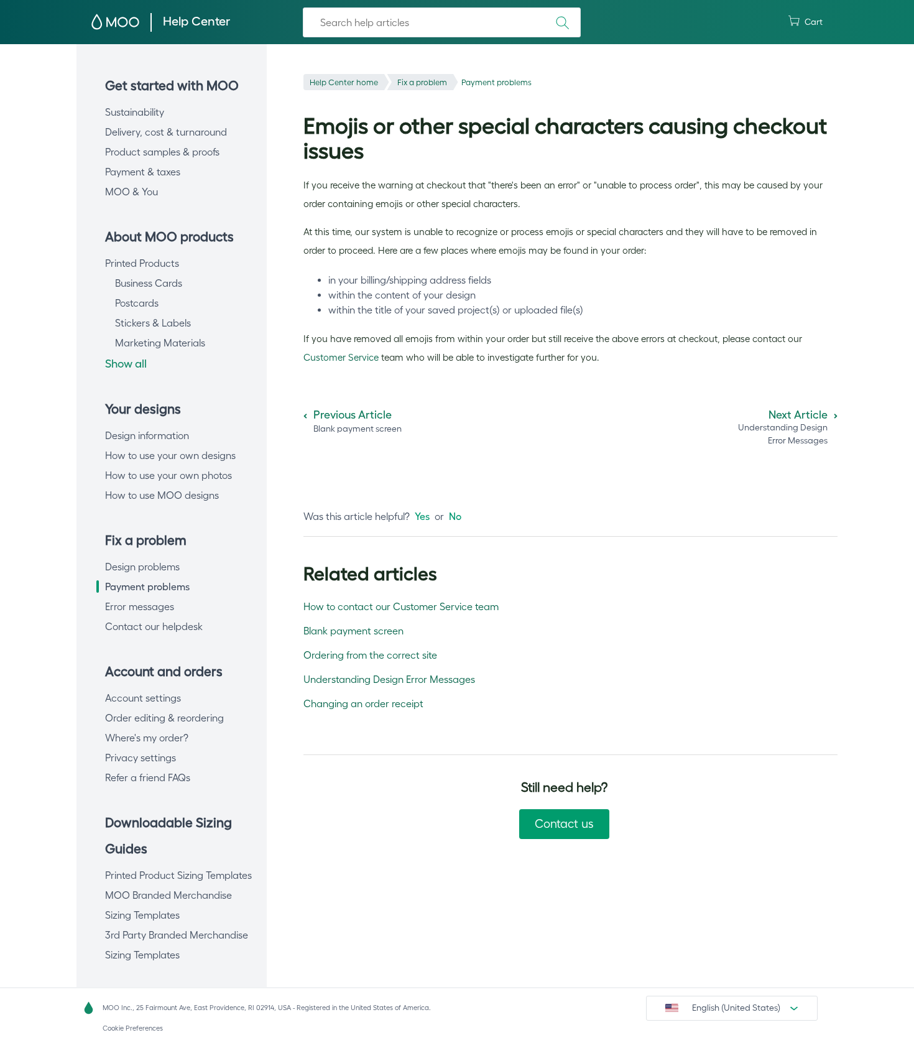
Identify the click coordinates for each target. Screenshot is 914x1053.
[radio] (422, 516)
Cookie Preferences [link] (133, 1028)
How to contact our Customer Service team (401, 606)
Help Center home (344, 82)
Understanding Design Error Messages (389, 679)
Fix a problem (422, 82)
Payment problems (496, 82)
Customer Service (341, 357)
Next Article (798, 415)
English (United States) (736, 1008)
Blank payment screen (353, 630)
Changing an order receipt (363, 703)
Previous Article (352, 415)
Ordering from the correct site (370, 655)
